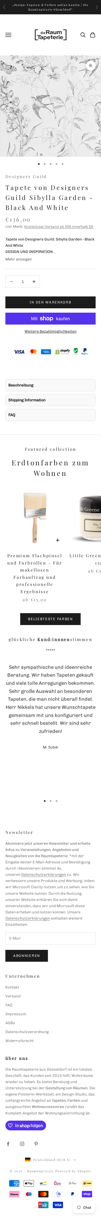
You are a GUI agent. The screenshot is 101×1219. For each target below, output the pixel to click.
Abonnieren (26, 956)
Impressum (15, 1014)
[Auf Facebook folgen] (8, 1144)
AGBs (10, 1023)
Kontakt (12, 987)
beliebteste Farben (50, 619)
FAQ (11, 415)
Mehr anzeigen (18, 259)
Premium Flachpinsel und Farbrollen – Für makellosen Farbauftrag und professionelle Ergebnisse (34, 573)
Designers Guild (26, 176)
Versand (12, 996)
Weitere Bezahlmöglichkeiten (50, 331)
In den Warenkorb (50, 302)
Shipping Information (27, 400)
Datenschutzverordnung (27, 1032)
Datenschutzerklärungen (43, 874)
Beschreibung (20, 385)
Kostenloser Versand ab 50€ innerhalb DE (58, 227)
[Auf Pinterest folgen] (36, 1144)
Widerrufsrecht (19, 1040)
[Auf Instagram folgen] (22, 1144)
